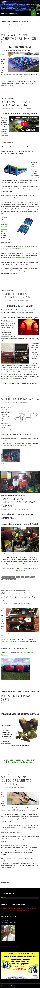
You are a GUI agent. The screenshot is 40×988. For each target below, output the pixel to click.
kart (27, 577)
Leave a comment (26, 42)
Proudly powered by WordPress (8, 985)
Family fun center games (8, 691)
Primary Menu (38, 13)
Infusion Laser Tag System (16, 697)
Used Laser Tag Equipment (22, 590)
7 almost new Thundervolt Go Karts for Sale (19, 502)
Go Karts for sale (6, 495)
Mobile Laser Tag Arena (20, 399)
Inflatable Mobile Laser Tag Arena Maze (18, 36)
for (18, 577)
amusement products (9, 577)
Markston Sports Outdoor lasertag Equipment (16, 780)
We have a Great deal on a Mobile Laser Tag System (18, 596)
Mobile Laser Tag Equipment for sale (17, 295)
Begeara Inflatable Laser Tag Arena (17, 103)
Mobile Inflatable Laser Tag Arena (20, 445)
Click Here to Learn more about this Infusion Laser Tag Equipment (20, 761)
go (22, 577)
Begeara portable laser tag (22, 257)
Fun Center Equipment (9, 13)
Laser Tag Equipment (7, 32)
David (16, 42)
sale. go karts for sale (9, 579)
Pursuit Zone (11, 378)
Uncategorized (19, 774)
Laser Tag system (11, 639)
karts (33, 577)
